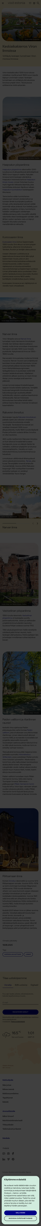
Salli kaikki (20, 1213)
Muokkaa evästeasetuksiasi (20, 1218)
